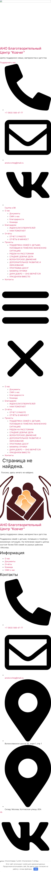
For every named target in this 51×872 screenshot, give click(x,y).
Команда (13, 222)
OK (36, 869)
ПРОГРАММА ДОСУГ (19, 268)
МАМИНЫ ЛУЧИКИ (18, 271)
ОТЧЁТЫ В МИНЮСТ (19, 239)
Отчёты (8, 233)
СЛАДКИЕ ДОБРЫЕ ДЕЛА (21, 256)
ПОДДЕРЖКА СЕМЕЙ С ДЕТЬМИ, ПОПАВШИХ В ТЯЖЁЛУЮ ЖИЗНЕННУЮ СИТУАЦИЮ (27, 248)
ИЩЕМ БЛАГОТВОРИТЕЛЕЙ (22, 228)
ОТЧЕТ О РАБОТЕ (17, 236)
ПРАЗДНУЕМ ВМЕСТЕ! (19, 276)
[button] (25, 333)
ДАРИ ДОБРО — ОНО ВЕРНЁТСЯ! (25, 274)
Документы (14, 213)
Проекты (9, 242)
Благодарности (16, 219)
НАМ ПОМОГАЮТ (17, 230)
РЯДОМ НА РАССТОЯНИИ (21, 253)
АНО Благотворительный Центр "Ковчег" (20, 50)
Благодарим (10, 225)
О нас (7, 210)
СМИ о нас (14, 216)
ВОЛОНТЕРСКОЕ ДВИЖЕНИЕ (23, 259)
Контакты (9, 279)
